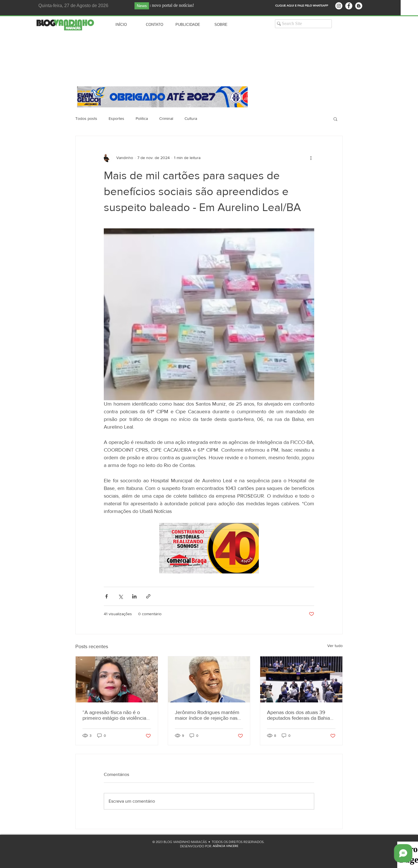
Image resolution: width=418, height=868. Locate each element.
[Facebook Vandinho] (348, 5)
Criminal (166, 118)
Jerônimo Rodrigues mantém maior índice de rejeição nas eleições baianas (207, 715)
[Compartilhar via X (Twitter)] (120, 596)
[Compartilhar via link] (148, 596)
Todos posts (86, 118)
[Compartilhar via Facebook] (106, 596)
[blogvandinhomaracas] (338, 5)
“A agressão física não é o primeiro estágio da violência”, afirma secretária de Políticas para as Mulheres (115, 715)
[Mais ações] (310, 157)
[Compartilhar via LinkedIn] (134, 596)
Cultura (191, 118)
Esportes (116, 118)
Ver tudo (335, 645)
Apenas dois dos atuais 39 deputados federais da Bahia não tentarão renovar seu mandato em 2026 (298, 715)
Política (142, 118)
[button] (335, 118)
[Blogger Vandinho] (358, 5)
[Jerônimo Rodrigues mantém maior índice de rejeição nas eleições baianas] (209, 679)
